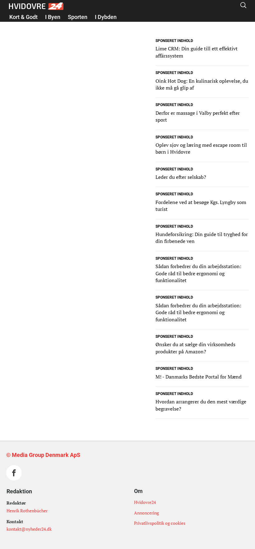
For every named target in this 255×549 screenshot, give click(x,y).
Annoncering (146, 513)
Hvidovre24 (145, 502)
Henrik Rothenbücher (27, 511)
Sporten (77, 17)
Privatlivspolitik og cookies (159, 523)
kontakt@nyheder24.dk (29, 529)
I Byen (52, 17)
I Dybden (106, 17)
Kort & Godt (23, 17)
